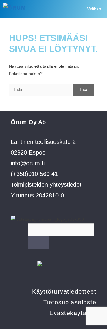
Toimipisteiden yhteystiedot (46, 184)
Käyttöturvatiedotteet (64, 291)
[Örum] (23, 9)
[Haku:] (41, 90)
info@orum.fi (28, 163)
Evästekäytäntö (72, 313)
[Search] (38, 242)
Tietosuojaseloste (70, 302)
